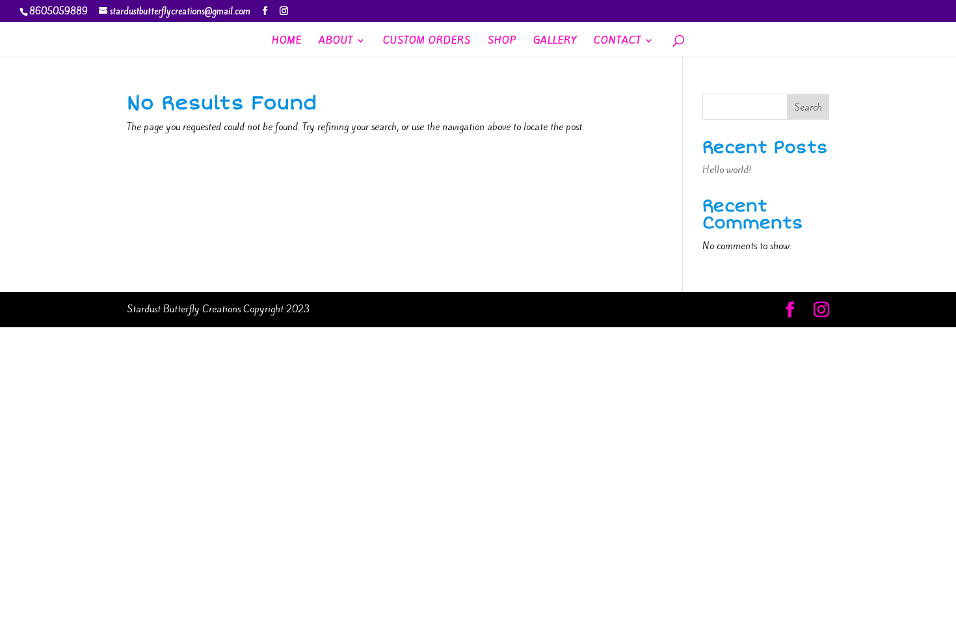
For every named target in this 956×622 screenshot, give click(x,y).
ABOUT (336, 41)
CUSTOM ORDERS (427, 41)
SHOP (502, 41)
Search (808, 107)
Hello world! (726, 169)
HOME (287, 41)
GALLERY (555, 41)
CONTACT (617, 41)
